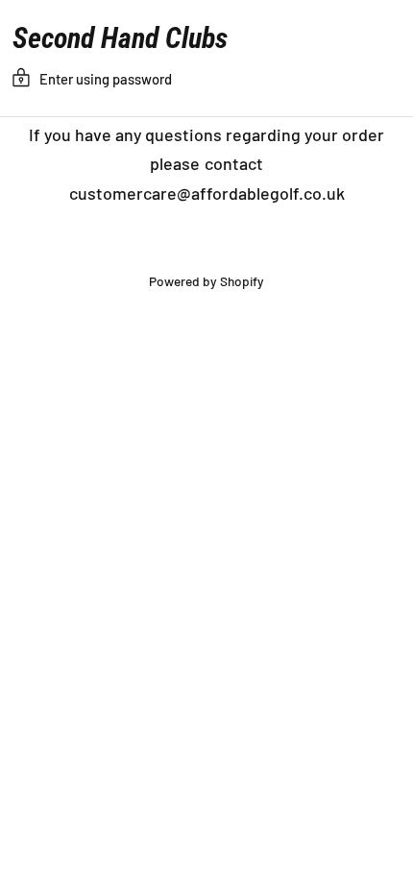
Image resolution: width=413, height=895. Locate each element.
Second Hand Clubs (120, 38)
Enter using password (105, 78)
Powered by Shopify (206, 281)
